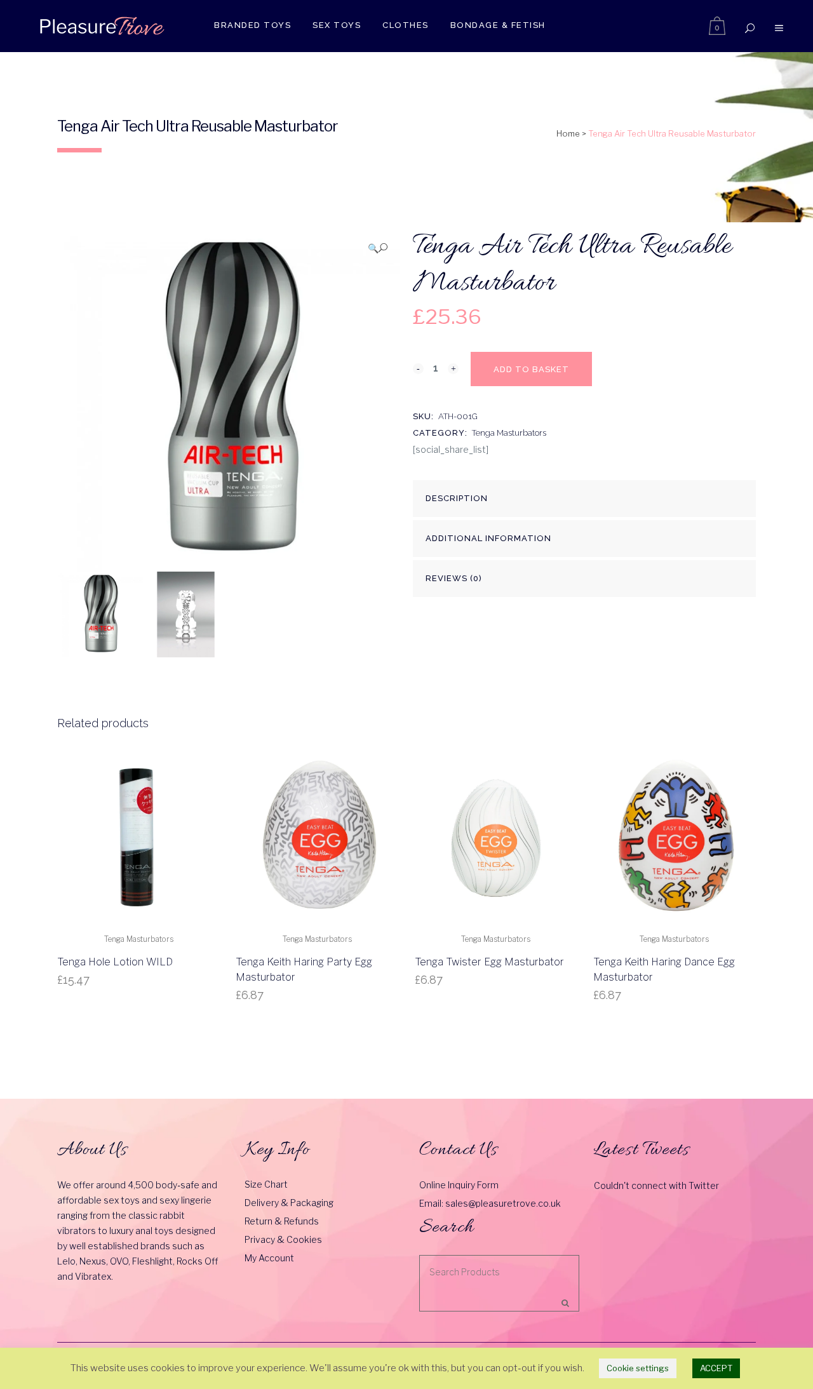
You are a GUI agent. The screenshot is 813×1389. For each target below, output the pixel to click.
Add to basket (531, 369)
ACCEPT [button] (716, 1368)
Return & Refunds (282, 1221)
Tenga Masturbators (509, 433)
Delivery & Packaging (289, 1202)
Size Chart (266, 1184)
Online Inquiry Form (459, 1184)
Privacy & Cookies (283, 1239)
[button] (377, 248)
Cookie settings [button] (638, 1368)
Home (568, 133)
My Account (269, 1257)
